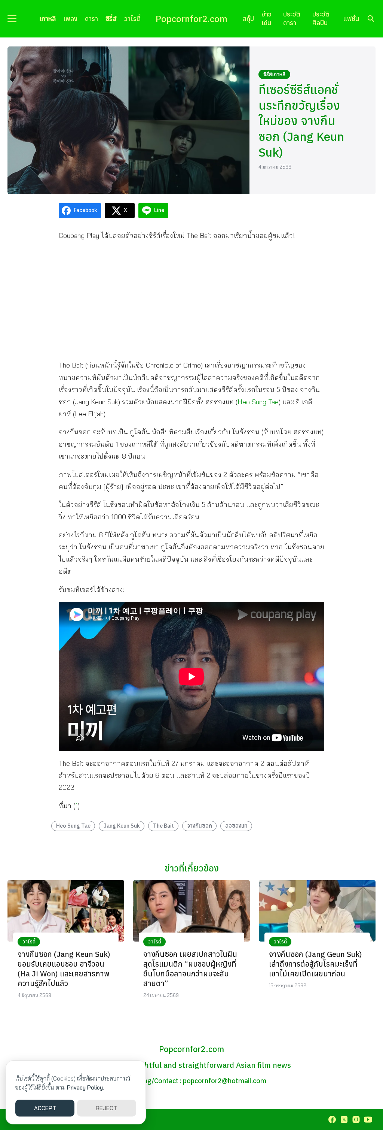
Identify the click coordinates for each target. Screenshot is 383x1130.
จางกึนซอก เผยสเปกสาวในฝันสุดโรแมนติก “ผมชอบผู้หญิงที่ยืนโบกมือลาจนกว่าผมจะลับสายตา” (190, 968)
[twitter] (344, 1119)
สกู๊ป (248, 18)
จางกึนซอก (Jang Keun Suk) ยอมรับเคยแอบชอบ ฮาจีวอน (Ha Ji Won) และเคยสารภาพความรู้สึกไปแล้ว (64, 968)
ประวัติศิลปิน (321, 18)
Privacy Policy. (85, 1087)
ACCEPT (45, 1108)
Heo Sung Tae (258, 402)
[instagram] (356, 1119)
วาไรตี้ (132, 18)
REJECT (106, 1108)
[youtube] (368, 1119)
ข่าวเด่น (266, 18)
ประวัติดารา (291, 18)
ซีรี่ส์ (111, 18)
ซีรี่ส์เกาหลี (274, 74)
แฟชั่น (351, 18)
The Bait (163, 825)
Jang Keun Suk (122, 825)
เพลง (70, 18)
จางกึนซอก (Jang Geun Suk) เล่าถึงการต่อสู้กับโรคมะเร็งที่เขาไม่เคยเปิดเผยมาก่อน (315, 964)
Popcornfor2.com (191, 19)
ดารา (91, 18)
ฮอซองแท (236, 825)
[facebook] (332, 1119)
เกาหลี (47, 18)
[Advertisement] (191, 300)
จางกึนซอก (199, 825)
